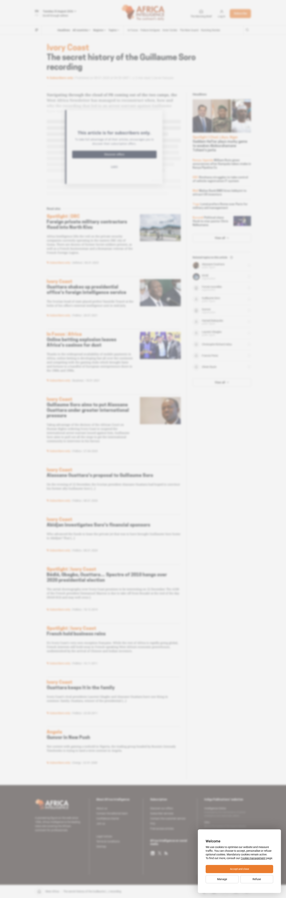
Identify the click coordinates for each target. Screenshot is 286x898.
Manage (222, 879)
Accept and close (239, 868)
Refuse (257, 879)
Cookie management (253, 858)
